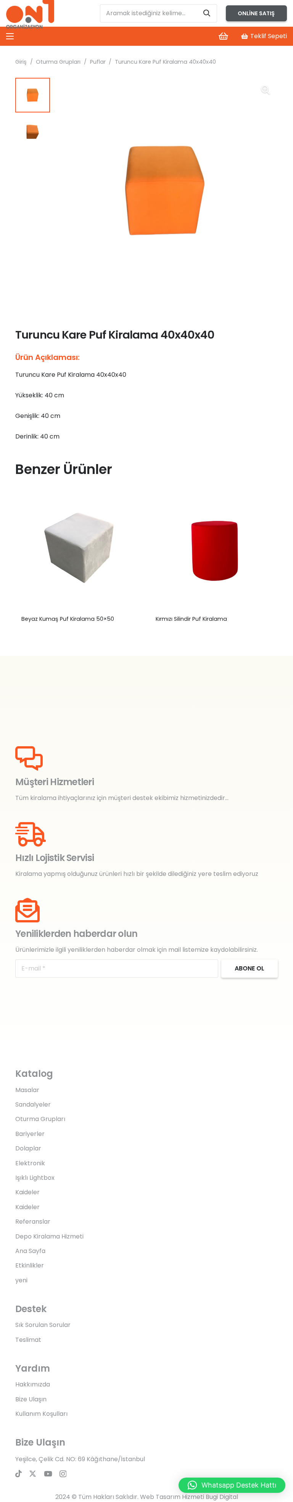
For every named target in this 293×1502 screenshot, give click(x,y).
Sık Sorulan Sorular (43, 1324)
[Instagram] (63, 1474)
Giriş (21, 62)
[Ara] (206, 13)
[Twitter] (32, 1473)
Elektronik (30, 1163)
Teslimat (28, 1339)
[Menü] (10, 36)
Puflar (98, 62)
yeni (21, 1280)
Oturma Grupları (58, 62)
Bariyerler (30, 1133)
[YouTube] (48, 1473)
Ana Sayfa (30, 1251)
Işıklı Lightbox (35, 1177)
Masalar (27, 1090)
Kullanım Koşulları (41, 1413)
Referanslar (32, 1221)
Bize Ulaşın (31, 1399)
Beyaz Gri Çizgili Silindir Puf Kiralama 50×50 (79, 619)
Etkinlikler (29, 1265)
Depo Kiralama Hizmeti (49, 1236)
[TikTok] (18, 1473)
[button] (265, 90)
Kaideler (27, 1192)
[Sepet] (223, 36)
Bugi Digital (222, 1496)
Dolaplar (28, 1148)
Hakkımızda (32, 1384)
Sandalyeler (33, 1104)
